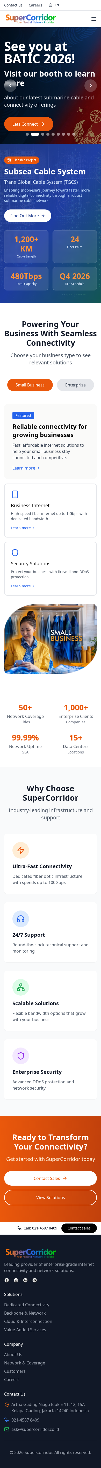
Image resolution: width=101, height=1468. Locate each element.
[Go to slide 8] (68, 134)
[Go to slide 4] (47, 134)
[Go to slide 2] (35, 134)
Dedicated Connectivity (26, 1305)
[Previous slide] (10, 85)
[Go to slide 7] (63, 134)
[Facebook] (6, 1280)
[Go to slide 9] (73, 134)
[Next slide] (90, 85)
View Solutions (50, 1197)
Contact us (13, 5)
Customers (15, 1371)
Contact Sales (47, 1178)
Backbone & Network (25, 1313)
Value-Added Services (25, 1330)
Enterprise (75, 385)
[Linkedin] (25, 1280)
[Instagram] (16, 1280)
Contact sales (79, 1228)
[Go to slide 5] (53, 134)
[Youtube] (34, 1280)
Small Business (30, 385)
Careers (35, 5)
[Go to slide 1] (27, 134)
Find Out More (24, 216)
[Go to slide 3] (42, 134)
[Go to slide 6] (58, 134)
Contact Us (23, 129)
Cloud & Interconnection (28, 1321)
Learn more (23, 468)
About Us (13, 1354)
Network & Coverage (24, 1363)
